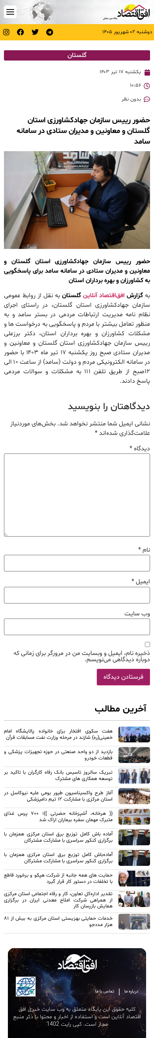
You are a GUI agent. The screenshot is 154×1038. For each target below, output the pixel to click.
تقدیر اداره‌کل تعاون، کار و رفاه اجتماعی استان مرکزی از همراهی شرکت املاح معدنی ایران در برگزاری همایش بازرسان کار (58, 900)
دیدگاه (140, 449)
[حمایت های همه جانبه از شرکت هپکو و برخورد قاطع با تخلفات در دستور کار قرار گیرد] (134, 880)
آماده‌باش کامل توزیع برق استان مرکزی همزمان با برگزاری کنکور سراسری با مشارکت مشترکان (58, 857)
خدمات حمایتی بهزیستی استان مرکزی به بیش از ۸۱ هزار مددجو (58, 921)
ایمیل (140, 582)
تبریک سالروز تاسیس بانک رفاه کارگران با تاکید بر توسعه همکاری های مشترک (58, 775)
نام (144, 550)
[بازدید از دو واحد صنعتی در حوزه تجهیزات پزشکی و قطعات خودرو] (134, 756)
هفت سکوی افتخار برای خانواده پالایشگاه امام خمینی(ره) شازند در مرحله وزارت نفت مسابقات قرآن (58, 734)
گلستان (77, 55)
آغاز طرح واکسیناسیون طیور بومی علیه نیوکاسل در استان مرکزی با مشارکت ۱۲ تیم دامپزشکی (58, 796)
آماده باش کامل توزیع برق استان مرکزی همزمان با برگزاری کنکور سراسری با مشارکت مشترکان (58, 837)
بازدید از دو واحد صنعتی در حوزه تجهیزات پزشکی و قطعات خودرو (58, 754)
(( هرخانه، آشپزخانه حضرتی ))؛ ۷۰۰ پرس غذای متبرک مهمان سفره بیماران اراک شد (58, 816)
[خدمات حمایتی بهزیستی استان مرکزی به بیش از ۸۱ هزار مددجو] (134, 923)
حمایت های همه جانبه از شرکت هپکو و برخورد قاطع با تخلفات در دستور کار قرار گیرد (58, 878)
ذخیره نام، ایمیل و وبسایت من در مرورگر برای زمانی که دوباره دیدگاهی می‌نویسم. (81, 656)
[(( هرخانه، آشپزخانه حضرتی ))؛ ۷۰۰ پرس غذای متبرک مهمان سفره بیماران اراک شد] (134, 818)
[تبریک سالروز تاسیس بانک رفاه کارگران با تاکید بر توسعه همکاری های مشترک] (134, 777)
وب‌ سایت (137, 614)
